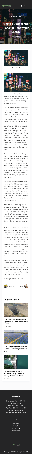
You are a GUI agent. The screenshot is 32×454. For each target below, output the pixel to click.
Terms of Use (15, 428)
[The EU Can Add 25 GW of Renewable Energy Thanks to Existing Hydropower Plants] (16, 362)
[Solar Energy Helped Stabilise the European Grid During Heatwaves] (16, 337)
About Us (16, 423)
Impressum (16, 430)
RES (20, 16)
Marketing (16, 426)
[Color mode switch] (21, 6)
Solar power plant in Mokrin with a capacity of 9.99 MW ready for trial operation (16, 322)
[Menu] (29, 6)
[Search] (25, 6)
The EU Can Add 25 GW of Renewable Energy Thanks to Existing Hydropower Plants (14, 374)
